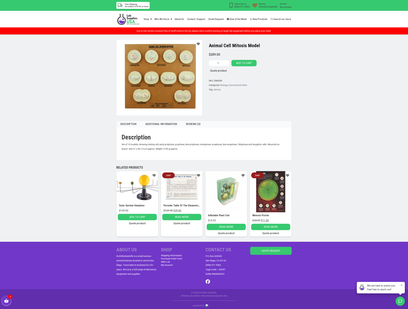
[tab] (128, 124)
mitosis (217, 89)
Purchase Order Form (171, 258)
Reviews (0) (193, 124)
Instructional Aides (238, 85)
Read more (182, 216)
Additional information (161, 124)
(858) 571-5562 (213, 265)
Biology (224, 85)
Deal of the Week (238, 19)
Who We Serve (161, 19)
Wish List (165, 262)
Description (128, 124)
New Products (259, 19)
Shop (146, 19)
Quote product (218, 70)
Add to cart (244, 63)
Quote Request (216, 19)
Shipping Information (171, 255)
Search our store (282, 19)
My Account (286, 7)
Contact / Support (196, 19)
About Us (179, 19)
